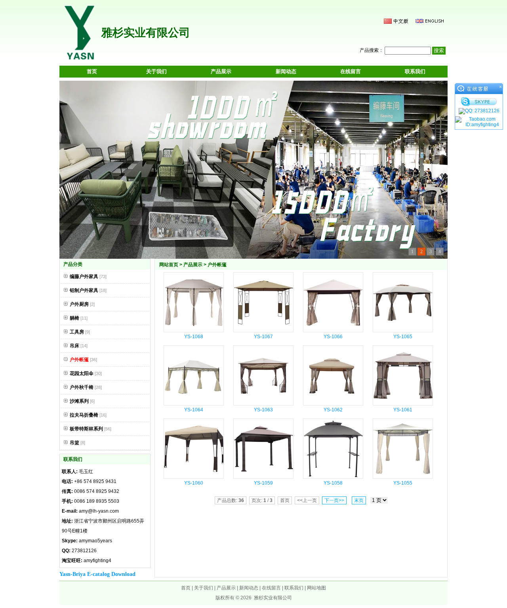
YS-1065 (402, 336)
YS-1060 (193, 483)
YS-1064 (193, 410)
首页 (92, 71)
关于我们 (156, 71)
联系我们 (415, 71)
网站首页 (168, 264)
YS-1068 (193, 336)
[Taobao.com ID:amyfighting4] (479, 121)
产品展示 (221, 71)
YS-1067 (263, 336)
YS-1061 (402, 410)
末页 (359, 500)
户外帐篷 (217, 264)
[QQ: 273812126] (479, 111)
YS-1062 (333, 410)
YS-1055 (402, 483)
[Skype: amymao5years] (479, 101)
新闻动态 (286, 71)
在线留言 (350, 71)
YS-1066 (333, 336)
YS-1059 (263, 483)
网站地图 (316, 588)
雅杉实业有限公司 (273, 597)
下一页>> (334, 500)
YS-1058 (333, 483)
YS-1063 (263, 410)
